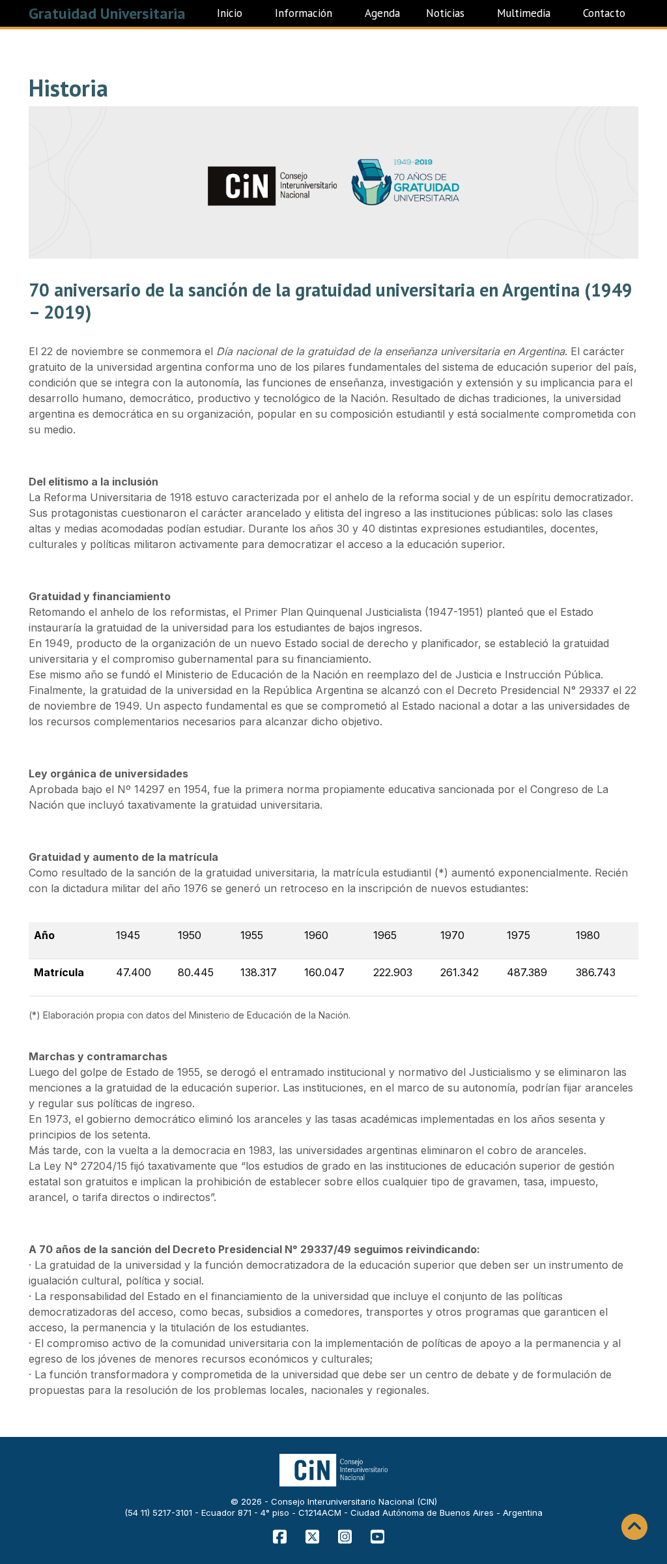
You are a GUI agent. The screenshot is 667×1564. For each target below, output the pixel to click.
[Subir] (634, 1527)
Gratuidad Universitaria (107, 13)
